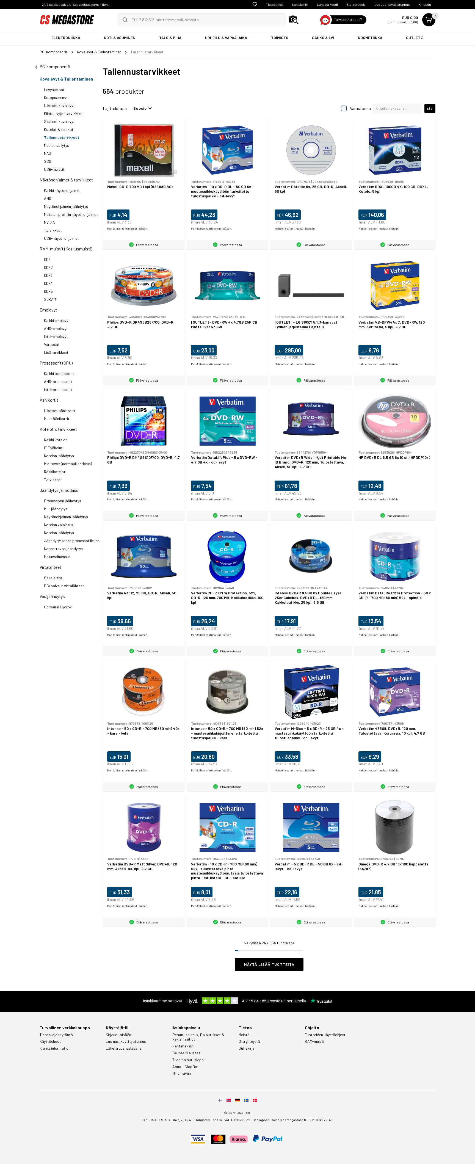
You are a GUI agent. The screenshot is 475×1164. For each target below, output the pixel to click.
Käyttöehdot (50, 1041)
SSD (47, 161)
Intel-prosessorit (58, 389)
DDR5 (48, 291)
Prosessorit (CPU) (56, 362)
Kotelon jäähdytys (59, 455)
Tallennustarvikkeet (61, 137)
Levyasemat (54, 89)
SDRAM (50, 299)
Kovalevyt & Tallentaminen (66, 78)
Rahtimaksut (183, 1046)
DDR (47, 259)
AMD (47, 198)
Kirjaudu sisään (118, 1035)
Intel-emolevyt (56, 336)
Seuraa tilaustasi (186, 1053)
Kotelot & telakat (58, 129)
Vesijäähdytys (52, 596)
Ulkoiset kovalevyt (59, 105)
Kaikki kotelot (55, 439)
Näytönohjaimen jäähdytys (66, 206)
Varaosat (52, 344)
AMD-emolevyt (56, 328)
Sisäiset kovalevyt (59, 121)
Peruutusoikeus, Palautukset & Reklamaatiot (198, 1037)
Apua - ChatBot (185, 1066)
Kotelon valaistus (58, 524)
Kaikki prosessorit (59, 373)
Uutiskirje (246, 1048)
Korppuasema (55, 97)
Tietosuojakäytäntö (56, 1035)
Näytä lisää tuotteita (269, 964)
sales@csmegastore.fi (288, 1120)
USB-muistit (54, 169)
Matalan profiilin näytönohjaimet (71, 214)
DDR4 (48, 283)
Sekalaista (53, 577)
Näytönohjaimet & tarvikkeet (66, 179)
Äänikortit (49, 399)
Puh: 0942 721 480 (321, 1120)
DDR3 (48, 275)
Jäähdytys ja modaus (59, 490)
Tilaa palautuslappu (189, 1060)
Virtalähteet (50, 567)
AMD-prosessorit (58, 381)
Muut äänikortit (57, 418)
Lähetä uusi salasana (124, 1048)
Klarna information (55, 1048)
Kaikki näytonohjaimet (62, 190)
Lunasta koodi (327, 4)
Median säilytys (56, 145)
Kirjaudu (425, 4)
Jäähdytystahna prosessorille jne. (72, 540)
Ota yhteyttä (249, 1041)
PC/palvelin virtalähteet (64, 585)
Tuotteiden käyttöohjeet (325, 1035)
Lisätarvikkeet (56, 352)
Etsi (430, 108)
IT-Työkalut (53, 447)
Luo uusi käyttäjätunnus (392, 4)
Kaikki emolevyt (57, 320)
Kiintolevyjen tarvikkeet (63, 113)
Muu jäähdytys (55, 508)
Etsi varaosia (356, 4)
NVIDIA (49, 222)
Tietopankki (274, 4)
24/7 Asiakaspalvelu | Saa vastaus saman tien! (75, 4)
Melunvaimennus (57, 556)
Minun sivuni (182, 1073)
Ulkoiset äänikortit (59, 410)
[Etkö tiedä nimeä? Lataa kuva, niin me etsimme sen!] (294, 20)
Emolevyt (48, 309)
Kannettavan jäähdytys (63, 548)
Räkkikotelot (54, 471)
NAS (47, 153)
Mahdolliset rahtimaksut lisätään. (127, 228)
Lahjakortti (300, 4)
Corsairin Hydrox (58, 607)
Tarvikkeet (53, 230)
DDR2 (48, 267)
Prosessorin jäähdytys (62, 500)
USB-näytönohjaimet (61, 238)
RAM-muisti (314, 1041)
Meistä (244, 1035)
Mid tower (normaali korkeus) (68, 463)
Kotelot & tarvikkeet (58, 429)
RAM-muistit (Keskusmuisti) (66, 248)
